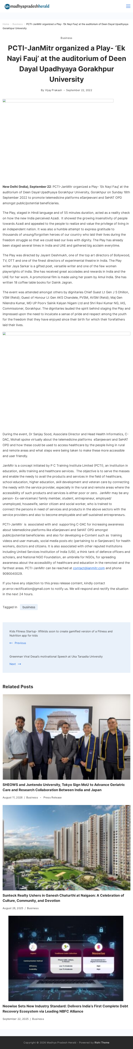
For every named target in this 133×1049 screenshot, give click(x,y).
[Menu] (128, 6)
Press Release (52, 797)
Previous (20, 643)
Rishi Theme (102, 1042)
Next (13, 664)
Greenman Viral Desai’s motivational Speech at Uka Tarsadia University (56, 656)
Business (66, 38)
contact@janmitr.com (89, 568)
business (29, 607)
